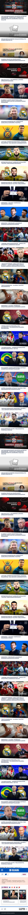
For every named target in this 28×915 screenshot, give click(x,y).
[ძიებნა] (2, 874)
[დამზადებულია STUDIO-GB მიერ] (26, 909)
